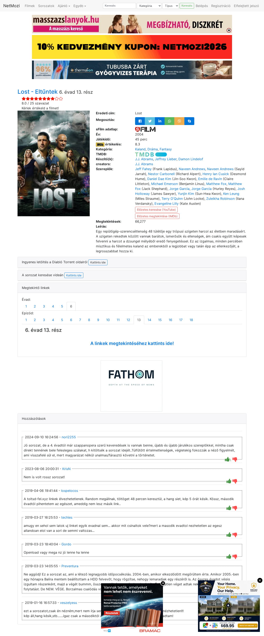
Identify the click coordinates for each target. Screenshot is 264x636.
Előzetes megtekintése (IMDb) (157, 216)
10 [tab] (108, 320)
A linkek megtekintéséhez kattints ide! (132, 343)
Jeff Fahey (143, 169)
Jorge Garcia (179, 189)
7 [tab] (80, 320)
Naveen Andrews (192, 169)
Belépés (202, 6)
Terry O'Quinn (172, 198)
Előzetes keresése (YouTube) (156, 209)
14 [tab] (149, 320)
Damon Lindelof (190, 159)
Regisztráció (221, 6)
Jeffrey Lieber (166, 159)
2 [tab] (35, 306)
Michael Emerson (164, 184)
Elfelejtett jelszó (246, 6)
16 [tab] (170, 320)
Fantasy (166, 149)
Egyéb (78, 6)
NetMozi (11, 5)
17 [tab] (181, 320)
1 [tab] (26, 306)
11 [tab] (118, 320)
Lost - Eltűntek (38, 91)
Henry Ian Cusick (216, 174)
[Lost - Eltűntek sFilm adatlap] (145, 129)
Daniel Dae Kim (159, 179)
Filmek (30, 6)
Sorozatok (46, 6)
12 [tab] (128, 320)
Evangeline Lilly (166, 203)
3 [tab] (44, 306)
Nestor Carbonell (161, 174)
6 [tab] (71, 306)
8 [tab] (89, 320)
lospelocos (69, 491)
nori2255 (69, 437)
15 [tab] (160, 320)
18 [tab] (191, 320)
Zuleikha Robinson (220, 198)
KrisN (66, 469)
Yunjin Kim (186, 194)
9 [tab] (98, 320)
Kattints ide (73, 275)
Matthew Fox (216, 184)
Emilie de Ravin (210, 179)
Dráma (152, 149)
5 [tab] (62, 306)
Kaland (140, 149)
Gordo (66, 544)
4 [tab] (53, 306)
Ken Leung (231, 194)
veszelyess (68, 603)
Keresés (187, 5)
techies (66, 517)
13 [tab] (139, 320)
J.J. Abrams (144, 159)
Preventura (69, 566)
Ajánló (62, 6)
